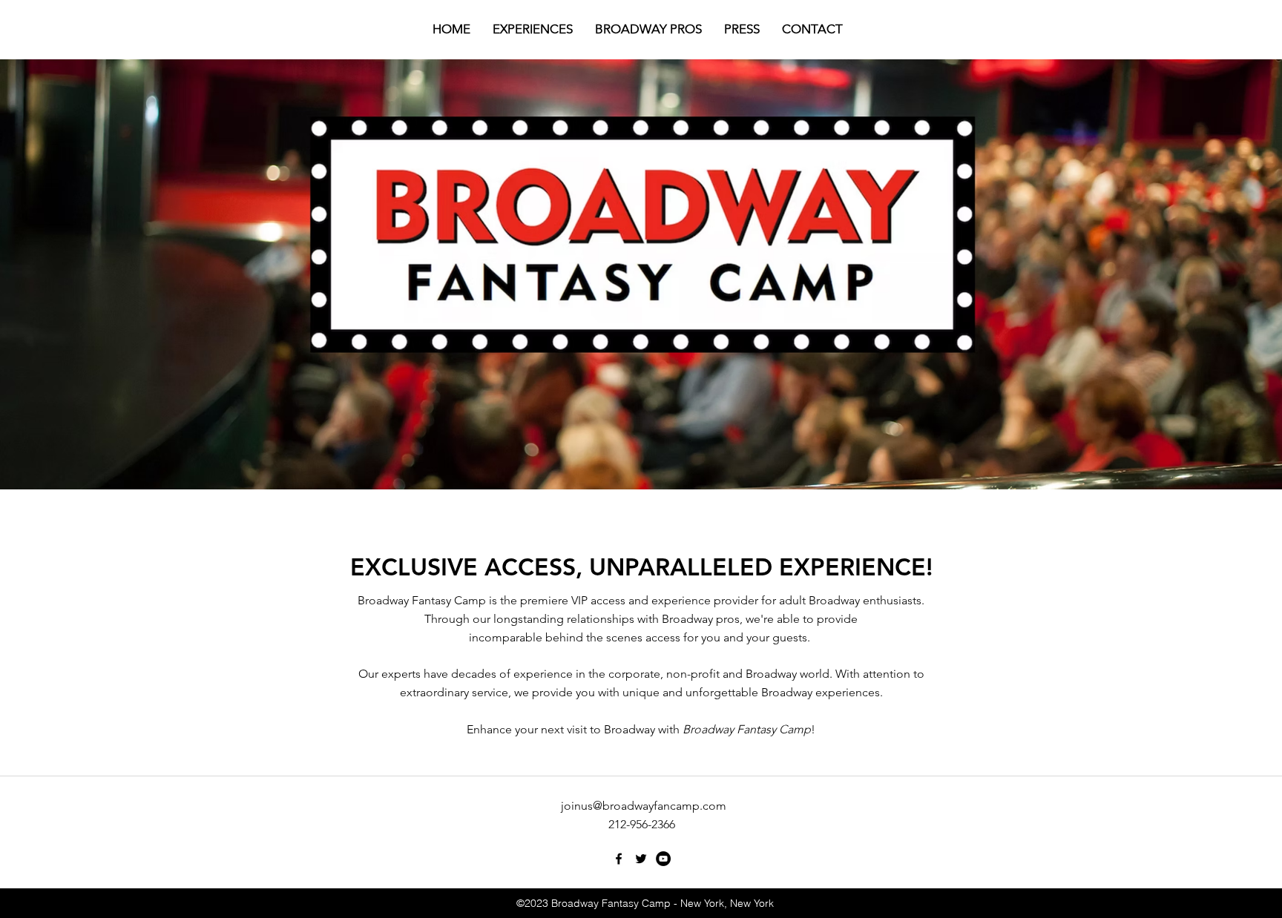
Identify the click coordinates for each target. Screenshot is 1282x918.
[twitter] (641, 858)
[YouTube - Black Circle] (663, 858)
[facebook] (618, 858)
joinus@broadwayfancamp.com (643, 806)
